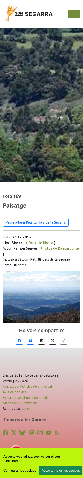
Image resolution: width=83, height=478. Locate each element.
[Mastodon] (41, 341)
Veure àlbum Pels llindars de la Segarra (36, 222)
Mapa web (11, 403)
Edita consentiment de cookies (26, 397)
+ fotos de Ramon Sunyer (59, 248)
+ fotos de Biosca (39, 242)
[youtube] (48, 432)
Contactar (29, 403)
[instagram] (40, 432)
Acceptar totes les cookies (61, 470)
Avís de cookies (14, 392)
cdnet (26, 408)
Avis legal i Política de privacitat (28, 386)
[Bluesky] (30, 341)
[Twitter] (52, 341)
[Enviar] (63, 341)
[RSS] (56, 432)
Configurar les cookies (19, 470)
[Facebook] (19, 341)
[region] (41, 463)
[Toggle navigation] (74, 14)
